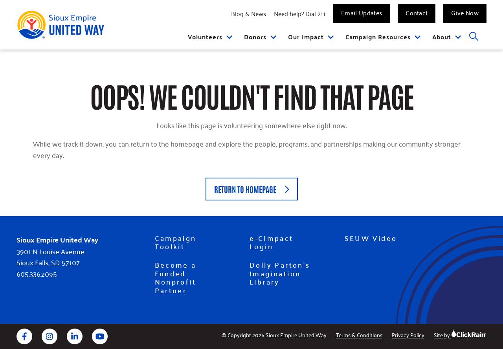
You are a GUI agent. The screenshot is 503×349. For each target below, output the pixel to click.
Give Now (465, 12)
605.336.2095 (37, 273)
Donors (255, 36)
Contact (417, 12)
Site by (442, 335)
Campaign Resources (378, 36)
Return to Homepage (245, 189)
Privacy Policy (408, 335)
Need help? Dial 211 (299, 13)
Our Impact (306, 36)
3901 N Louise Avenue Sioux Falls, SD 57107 (50, 257)
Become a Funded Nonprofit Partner (175, 277)
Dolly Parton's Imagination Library (280, 273)
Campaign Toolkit (175, 242)
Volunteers (205, 36)
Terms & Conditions (359, 335)
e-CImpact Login (272, 242)
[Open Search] (474, 37)
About (441, 36)
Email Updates (361, 12)
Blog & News (248, 13)
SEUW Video (371, 238)
